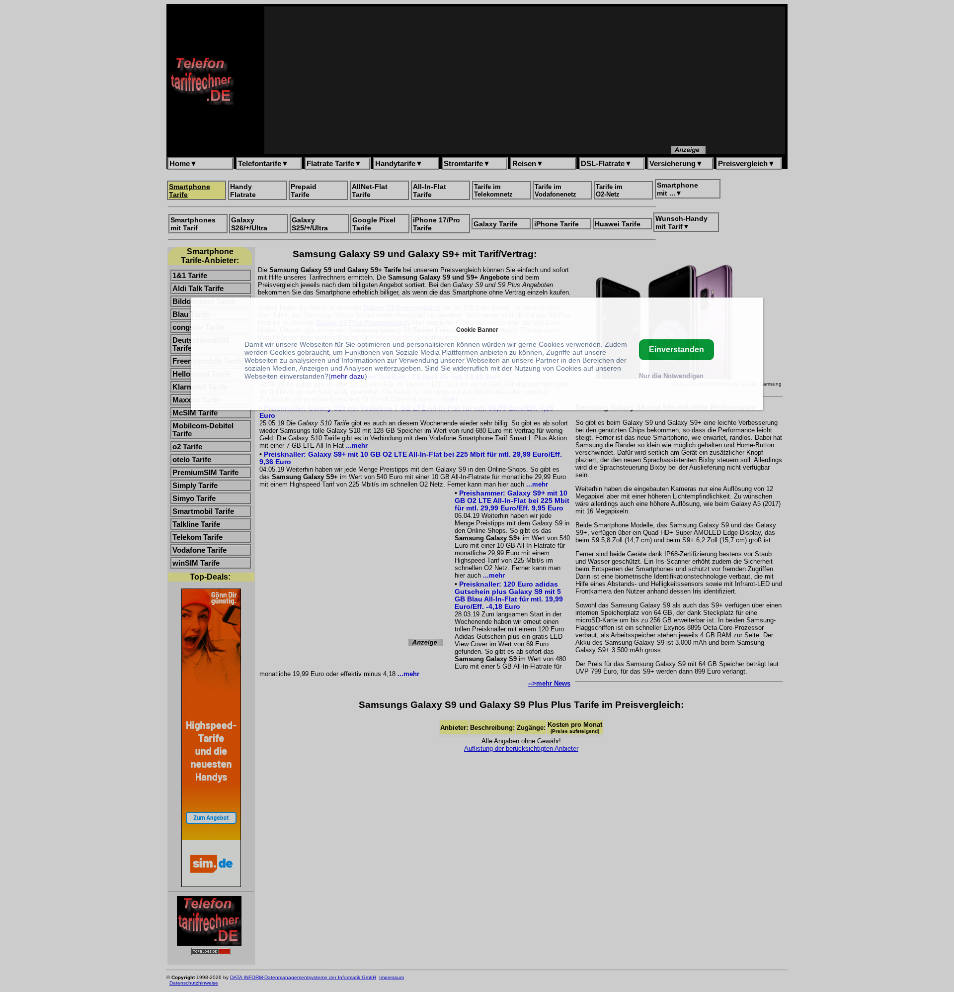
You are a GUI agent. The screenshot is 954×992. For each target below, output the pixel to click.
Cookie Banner (477, 329)
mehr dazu (348, 376)
